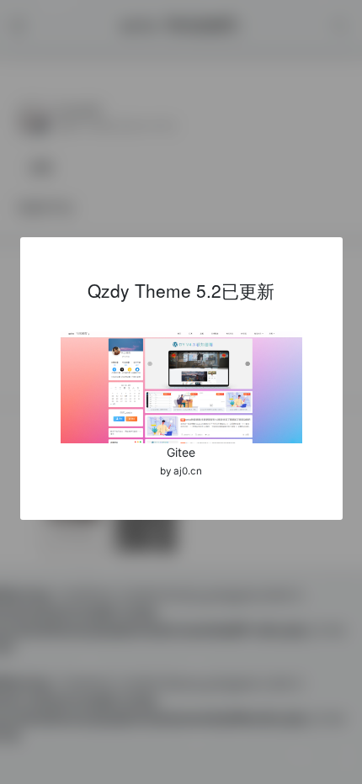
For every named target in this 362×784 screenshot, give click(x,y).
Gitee (181, 452)
